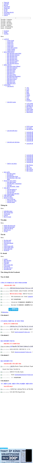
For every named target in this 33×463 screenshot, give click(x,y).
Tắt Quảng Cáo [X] (3, 448)
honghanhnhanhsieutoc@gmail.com (24, 374)
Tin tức (5, 11)
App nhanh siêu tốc (9, 12)
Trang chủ (6, 2)
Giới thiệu (6, 3)
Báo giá (6, 5)
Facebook (6, 31)
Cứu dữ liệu (7, 6)
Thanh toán (7, 8)
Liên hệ (6, 15)
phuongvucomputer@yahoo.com (23, 352)
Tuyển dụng (7, 13)
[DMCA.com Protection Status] (13, 312)
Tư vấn (6, 9)
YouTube (6, 33)
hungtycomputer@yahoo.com (22, 332)
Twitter (5, 32)
